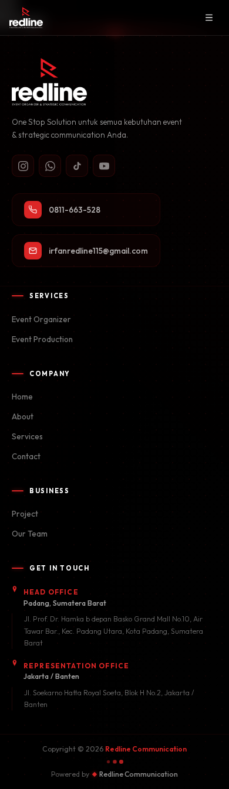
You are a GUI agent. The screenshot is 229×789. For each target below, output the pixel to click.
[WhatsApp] (50, 166)
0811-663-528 (74, 209)
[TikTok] (77, 166)
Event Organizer (41, 319)
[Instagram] (23, 166)
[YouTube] (104, 166)
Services (27, 436)
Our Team (30, 533)
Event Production (42, 339)
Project (25, 513)
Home (22, 396)
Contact (26, 456)
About (22, 416)
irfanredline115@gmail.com (98, 250)
